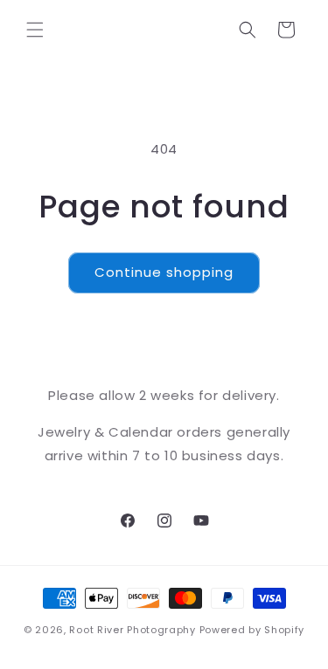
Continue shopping (164, 272)
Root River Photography (132, 630)
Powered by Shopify (252, 630)
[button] (35, 29)
